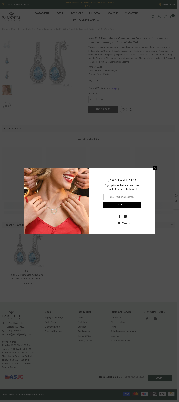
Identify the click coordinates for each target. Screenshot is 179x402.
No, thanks (124, 223)
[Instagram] (125, 216)
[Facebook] (119, 216)
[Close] (155, 168)
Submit (122, 204)
